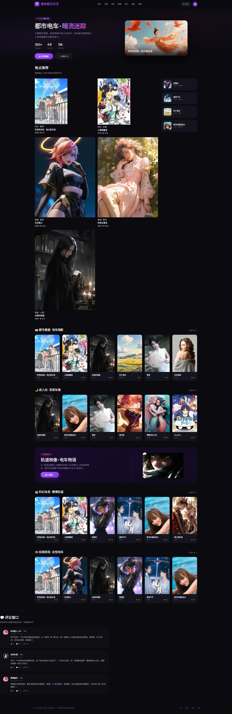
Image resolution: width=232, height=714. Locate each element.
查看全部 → (193, 330)
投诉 (199, 708)
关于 (180, 708)
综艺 (126, 4)
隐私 (193, 708)
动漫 (106, 4)
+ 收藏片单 (63, 56)
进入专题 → (50, 475)
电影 (113, 4)
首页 (99, 4)
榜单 (140, 4)
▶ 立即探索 (44, 56)
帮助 (186, 708)
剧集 (119, 4)
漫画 (133, 4)
